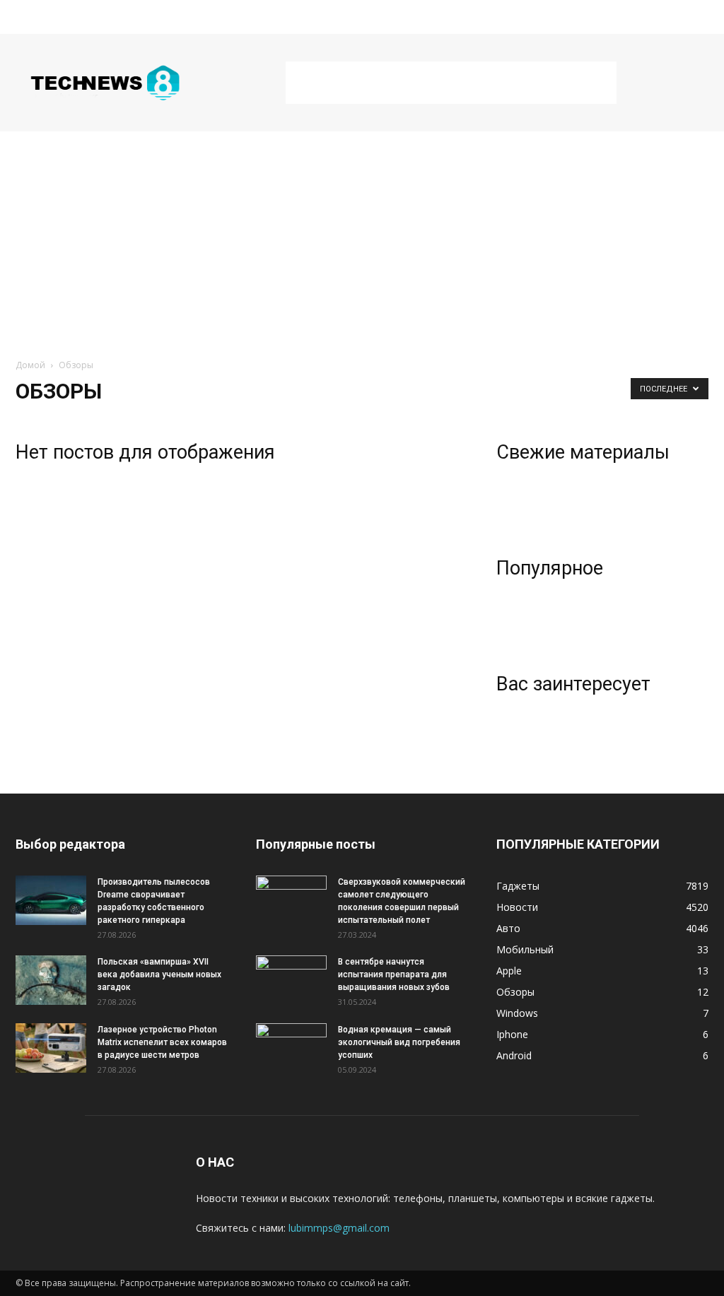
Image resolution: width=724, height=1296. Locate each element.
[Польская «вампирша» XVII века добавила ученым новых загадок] (51, 980)
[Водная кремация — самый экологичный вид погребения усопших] (291, 1048)
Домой (30, 365)
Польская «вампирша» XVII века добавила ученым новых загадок (159, 974)
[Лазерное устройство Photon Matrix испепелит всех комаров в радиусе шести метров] (51, 1048)
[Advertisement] (451, 82)
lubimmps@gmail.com (339, 1228)
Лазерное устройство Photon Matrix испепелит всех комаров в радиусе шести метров (162, 1042)
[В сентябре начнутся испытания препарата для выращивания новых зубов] (291, 980)
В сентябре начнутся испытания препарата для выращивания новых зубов (394, 974)
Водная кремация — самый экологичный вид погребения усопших (399, 1042)
